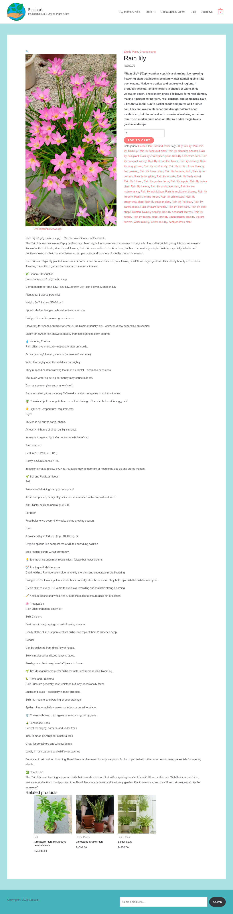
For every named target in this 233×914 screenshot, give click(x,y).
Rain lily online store (172, 196)
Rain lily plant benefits (153, 206)
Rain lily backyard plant (152, 150)
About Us (207, 11)
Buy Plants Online (129, 11)
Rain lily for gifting (144, 176)
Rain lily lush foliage (152, 191)
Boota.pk (35, 10)
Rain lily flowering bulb (178, 171)
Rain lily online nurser (146, 196)
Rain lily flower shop (151, 171)
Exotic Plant (131, 51)
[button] (27, 51)
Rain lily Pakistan (182, 201)
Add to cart (138, 140)
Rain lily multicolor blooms (180, 191)
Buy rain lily (184, 146)
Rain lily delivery (189, 161)
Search (217, 901)
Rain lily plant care (178, 206)
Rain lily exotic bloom (181, 166)
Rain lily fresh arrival (189, 176)
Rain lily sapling (151, 211)
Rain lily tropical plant (145, 216)
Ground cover (147, 51)
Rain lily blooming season (183, 150)
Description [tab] (40, 228)
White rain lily (141, 221)
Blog (193, 11)
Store (148, 11)
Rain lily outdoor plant (157, 201)
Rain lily (132, 150)
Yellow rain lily (159, 221)
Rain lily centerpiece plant (155, 156)
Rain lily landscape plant (165, 186)
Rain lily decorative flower (163, 161)
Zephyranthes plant (180, 221)
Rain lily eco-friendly (155, 166)
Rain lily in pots (179, 181)
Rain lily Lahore (140, 186)
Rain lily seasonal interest (177, 211)
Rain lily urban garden (172, 216)
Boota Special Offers (173, 11)
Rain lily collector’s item (186, 156)
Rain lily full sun (133, 181)
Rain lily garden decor (156, 181)
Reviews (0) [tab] (54, 228)
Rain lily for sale (166, 176)
